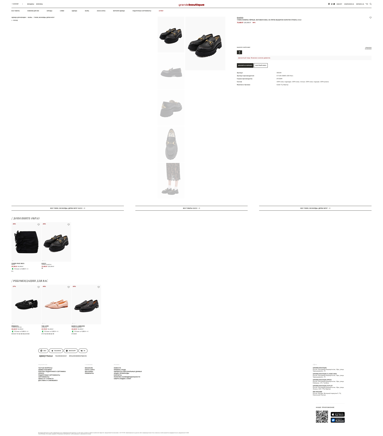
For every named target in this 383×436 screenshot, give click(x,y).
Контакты (118, 375)
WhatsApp (72, 350)
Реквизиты (89, 373)
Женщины (30, 4)
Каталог (16, 4)
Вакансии (89, 368)
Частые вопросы (45, 368)
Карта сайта (90, 369)
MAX (44, 350)
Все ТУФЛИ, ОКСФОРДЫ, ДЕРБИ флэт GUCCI (66, 208)
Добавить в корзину (245, 65)
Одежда (74, 11)
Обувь (87, 11)
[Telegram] (332, 4)
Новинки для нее (33, 11)
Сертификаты (43, 377)
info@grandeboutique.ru (78, 356)
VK (84, 350)
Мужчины (39, 4)
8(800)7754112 (46, 356)
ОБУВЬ (30, 17)
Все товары (15, 11)
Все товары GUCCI (190, 208)
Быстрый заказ (260, 65)
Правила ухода (120, 369)
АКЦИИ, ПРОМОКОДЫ (121, 373)
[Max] (329, 4)
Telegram (57, 350)
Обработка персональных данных (128, 371)
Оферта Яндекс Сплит (122, 378)
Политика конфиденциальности (127, 377)
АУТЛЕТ (161, 11)
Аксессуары (101, 11)
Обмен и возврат (45, 369)
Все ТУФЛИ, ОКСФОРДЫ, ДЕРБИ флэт (314, 208)
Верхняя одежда (119, 11)
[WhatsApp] (334, 4)
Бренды (49, 11)
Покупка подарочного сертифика (52, 371)
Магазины (89, 371)
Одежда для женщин (18, 17)
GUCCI (240, 18)
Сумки (62, 11)
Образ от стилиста (46, 378)
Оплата (41, 373)
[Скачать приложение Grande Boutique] (322, 416)
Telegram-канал (61, 356)
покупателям (42, 364)
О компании (88, 364)
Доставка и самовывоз (48, 380)
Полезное (116, 364)
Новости (117, 368)
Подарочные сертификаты (142, 11)
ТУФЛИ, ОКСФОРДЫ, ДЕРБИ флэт (44, 17)
